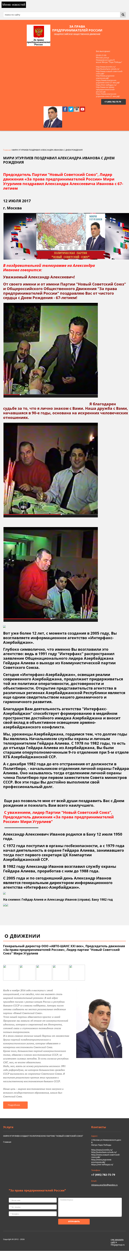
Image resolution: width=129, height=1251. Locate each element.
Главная (7, 150)
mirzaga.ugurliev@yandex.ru (104, 1185)
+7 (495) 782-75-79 (112, 101)
